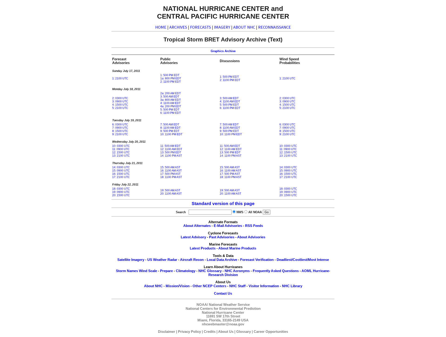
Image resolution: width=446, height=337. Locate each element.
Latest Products (203, 248)
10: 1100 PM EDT (171, 134)
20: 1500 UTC (121, 195)
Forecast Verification (257, 260)
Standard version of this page (223, 203)
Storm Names (127, 271)
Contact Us (223, 293)
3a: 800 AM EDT (170, 99)
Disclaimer (166, 332)
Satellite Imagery (130, 260)
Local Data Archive (222, 260)
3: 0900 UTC (120, 101)
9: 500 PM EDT (169, 131)
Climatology (185, 271)
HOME (160, 27)
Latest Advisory (193, 237)
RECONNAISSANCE (274, 27)
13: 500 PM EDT (170, 152)
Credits (210, 332)
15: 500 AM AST (170, 167)
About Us (225, 332)
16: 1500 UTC (121, 173)
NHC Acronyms (237, 271)
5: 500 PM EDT (169, 109)
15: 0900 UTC (121, 170)
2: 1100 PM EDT (170, 81)
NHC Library (292, 286)
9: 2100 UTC (120, 134)
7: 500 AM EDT (169, 124)
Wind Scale (148, 271)
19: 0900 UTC (121, 192)
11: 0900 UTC (121, 149)
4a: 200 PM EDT (170, 106)
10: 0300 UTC (121, 146)
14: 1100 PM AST (171, 155)
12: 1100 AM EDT (171, 149)
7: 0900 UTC (120, 127)
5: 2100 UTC (120, 108)
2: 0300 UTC (120, 98)
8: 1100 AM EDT (170, 127)
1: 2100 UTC (120, 78)
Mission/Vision (178, 286)
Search (182, 212)
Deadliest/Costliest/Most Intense (303, 260)
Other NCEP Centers (209, 286)
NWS (239, 212)
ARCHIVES (178, 27)
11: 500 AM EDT (170, 146)
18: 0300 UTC (121, 188)
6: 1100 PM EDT (170, 113)
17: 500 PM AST (170, 173)
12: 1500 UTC (121, 152)
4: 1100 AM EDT (170, 103)
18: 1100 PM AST (171, 177)
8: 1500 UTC (120, 131)
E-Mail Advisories (228, 226)
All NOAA (255, 212)
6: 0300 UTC (120, 124)
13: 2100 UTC (121, 155)
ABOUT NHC (244, 27)
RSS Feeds (254, 226)
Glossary (243, 332)
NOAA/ (202, 305)
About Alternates (197, 226)
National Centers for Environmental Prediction (223, 308)
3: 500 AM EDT (169, 96)
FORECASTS (200, 27)
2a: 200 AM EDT (170, 93)
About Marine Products (237, 248)
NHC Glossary (210, 271)
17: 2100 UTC (121, 177)
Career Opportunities (271, 332)
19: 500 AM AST (170, 190)
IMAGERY (222, 27)
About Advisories (251, 237)
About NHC (153, 286)
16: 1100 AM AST (171, 170)
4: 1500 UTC (120, 104)
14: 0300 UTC (121, 167)
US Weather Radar (162, 260)
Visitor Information (264, 286)
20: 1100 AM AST (171, 193)
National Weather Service (229, 305)
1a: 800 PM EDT (170, 78)
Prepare (166, 271)
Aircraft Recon (192, 260)
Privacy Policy (189, 332)
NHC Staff (237, 286)
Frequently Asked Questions (276, 271)
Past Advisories (221, 237)
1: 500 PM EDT (169, 75)
